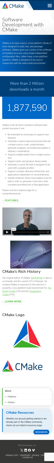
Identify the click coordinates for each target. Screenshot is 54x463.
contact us (27, 457)
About (8, 391)
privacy (35, 455)
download (25, 455)
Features (11, 200)
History (11, 402)
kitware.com (12, 455)
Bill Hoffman (37, 278)
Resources (41, 432)
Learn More (13, 301)
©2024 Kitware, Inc (27, 445)
